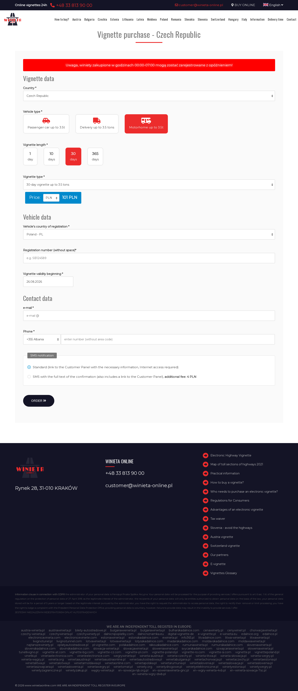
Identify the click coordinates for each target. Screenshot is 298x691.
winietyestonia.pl (234, 667)
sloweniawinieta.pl (165, 648)
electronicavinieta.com (44, 637)
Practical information (225, 473)
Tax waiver (217, 519)
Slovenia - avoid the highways (231, 528)
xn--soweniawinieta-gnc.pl (170, 670)
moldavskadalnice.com (218, 641)
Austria (76, 19)
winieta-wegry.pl (262, 656)
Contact (291, 19)
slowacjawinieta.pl (135, 648)
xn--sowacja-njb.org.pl (133, 670)
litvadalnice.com (209, 637)
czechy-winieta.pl (33, 634)
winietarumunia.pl (173, 663)
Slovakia (189, 19)
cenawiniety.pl (213, 630)
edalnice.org (249, 634)
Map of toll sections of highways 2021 (236, 464)
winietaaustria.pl (79, 659)
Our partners (219, 555)
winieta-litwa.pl (206, 656)
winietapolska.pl (146, 663)
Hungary (233, 19)
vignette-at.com (53, 652)
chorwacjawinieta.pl (263, 630)
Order (37, 400)
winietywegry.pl (261, 667)
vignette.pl (243, 652)
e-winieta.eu (228, 634)
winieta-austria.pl (151, 656)
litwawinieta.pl (260, 637)
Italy (244, 19)
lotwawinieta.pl (120, 641)
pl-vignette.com (103, 645)
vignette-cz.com (109, 652)
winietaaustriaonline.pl (109, 659)
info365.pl (187, 637)
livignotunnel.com (69, 641)
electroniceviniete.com (80, 637)
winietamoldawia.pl (87, 663)
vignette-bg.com (82, 652)
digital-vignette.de (181, 634)
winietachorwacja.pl (208, 659)
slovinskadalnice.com (74, 648)
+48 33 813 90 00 (73, 5)
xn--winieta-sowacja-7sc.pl (248, 670)
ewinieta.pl (169, 637)
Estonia (114, 19)
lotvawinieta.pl (96, 641)
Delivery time (275, 19)
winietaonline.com (118, 663)
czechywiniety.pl (88, 634)
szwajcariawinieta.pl (230, 648)
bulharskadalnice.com (184, 630)
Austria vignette (221, 537)
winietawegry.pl (98, 667)
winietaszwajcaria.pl (40, 667)
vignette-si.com (220, 652)
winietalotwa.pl (59, 663)
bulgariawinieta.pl (152, 630)
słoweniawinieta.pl (260, 648)
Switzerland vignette (225, 546)
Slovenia (203, 19)
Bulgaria (89, 19)
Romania (176, 19)
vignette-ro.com (193, 652)
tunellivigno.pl (28, 652)
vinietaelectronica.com (57, 656)
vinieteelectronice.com (93, 656)
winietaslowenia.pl (260, 663)
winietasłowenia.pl (70, 667)
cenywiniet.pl (236, 630)
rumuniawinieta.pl (195, 645)
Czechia (102, 19)
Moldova (152, 19)
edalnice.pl (270, 634)
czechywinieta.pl (61, 634)
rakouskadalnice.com (164, 645)
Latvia (140, 19)
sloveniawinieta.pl (259, 645)
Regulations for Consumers (229, 501)
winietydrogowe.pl (169, 667)
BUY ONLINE (245, 5)
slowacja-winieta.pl (106, 648)
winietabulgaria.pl (178, 659)
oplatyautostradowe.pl (72, 645)
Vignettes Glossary (223, 573)
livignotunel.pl (43, 641)
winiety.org (144, 667)
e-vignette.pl (207, 634)
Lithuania (127, 19)
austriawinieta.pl (60, 630)
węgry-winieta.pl (102, 670)
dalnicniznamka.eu (151, 634)
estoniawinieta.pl (112, 637)
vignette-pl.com (136, 652)
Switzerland (218, 19)
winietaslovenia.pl (202, 663)
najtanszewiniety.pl (40, 645)
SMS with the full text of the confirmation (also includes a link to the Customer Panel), (114, 377)
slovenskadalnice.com (40, 648)
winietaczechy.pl (237, 659)
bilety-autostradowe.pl (90, 630)
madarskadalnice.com (182, 641)
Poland (164, 19)
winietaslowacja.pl (230, 663)
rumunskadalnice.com (227, 645)
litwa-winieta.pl (235, 637)
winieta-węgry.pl (32, 659)
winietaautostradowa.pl (146, 659)
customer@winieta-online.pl (200, 5)
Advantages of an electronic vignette (236, 509)
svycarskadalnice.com (197, 648)
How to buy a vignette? (227, 482)
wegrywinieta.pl (125, 656)
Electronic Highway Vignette (230, 455)
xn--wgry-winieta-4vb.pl (209, 670)
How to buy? (62, 19)
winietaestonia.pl (265, 659)
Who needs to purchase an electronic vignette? (244, 491)
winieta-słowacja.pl (233, 656)
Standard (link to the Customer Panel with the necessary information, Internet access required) (106, 367)
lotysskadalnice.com (149, 641)
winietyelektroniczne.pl (202, 667)
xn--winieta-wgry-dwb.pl (149, 674)
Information (257, 19)
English (274, 5)
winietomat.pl (123, 667)
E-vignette (218, 564)
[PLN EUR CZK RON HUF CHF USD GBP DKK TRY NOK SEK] (51, 198)
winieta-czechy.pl (179, 656)
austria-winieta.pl (33, 630)
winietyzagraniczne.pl (47, 670)
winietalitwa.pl (35, 663)
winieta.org (56, 659)
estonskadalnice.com (143, 637)
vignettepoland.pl (267, 652)
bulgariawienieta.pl (123, 630)
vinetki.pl (31, 656)
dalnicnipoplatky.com (119, 634)
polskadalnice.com (132, 645)
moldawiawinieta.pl (251, 641)
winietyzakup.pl (76, 670)
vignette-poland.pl (165, 652)
